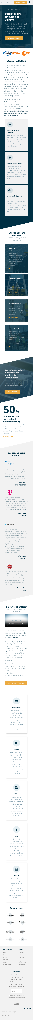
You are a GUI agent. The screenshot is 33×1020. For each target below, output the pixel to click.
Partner (5, 962)
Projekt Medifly (7, 964)
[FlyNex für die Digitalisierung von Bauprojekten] (16, 338)
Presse (5, 957)
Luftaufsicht (22, 962)
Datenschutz (22, 955)
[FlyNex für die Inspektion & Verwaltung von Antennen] (16, 310)
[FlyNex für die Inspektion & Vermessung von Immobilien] (16, 258)
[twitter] (27, 1008)
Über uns (5, 960)
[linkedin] (24, 1008)
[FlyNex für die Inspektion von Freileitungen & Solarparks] (16, 285)
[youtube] (30, 1008)
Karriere (5, 955)
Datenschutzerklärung (20, 997)
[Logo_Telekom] (9, 490)
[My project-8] (9, 461)
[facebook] (21, 1008)
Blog (4, 952)
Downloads (22, 964)
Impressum (22, 957)
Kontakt (21, 952)
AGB (20, 960)
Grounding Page (6, 1015)
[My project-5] (9, 523)
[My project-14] (9, 565)
